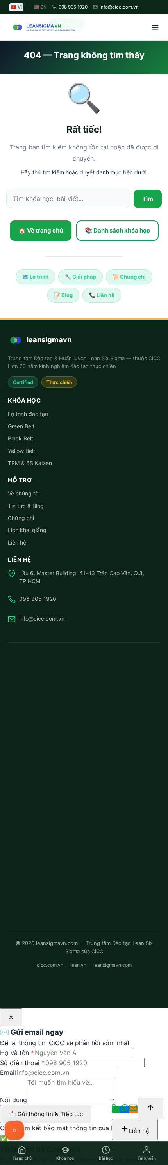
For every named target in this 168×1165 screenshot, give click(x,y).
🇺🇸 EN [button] (40, 7)
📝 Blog (63, 295)
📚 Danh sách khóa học (117, 230)
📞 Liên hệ (101, 295)
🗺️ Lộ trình (35, 276)
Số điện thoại (22, 1063)
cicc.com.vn (50, 965)
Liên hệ (17, 542)
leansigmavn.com (112, 965)
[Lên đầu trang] (150, 1108)
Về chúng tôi (23, 493)
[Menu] (151, 27)
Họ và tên (17, 1053)
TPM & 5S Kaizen (30, 463)
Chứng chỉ (21, 518)
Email (8, 1072)
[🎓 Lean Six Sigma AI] (14, 1130)
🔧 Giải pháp (80, 276)
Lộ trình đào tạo (28, 413)
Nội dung (13, 1100)
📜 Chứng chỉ (129, 276)
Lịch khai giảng (27, 530)
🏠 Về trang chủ (40, 230)
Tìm (147, 198)
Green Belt (21, 426)
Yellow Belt (21, 451)
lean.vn (78, 965)
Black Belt (20, 438)
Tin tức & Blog (26, 506)
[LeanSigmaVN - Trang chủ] (42, 27)
